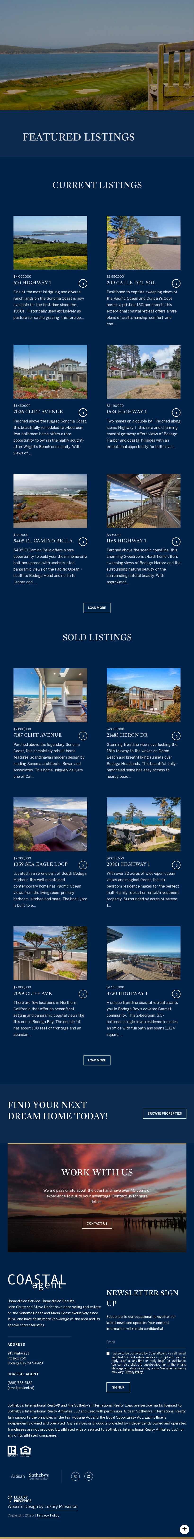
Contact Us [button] (97, 1223)
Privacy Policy (133, 1371)
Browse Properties (165, 1113)
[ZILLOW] (88, 1476)
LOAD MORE (97, 608)
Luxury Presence (60, 1506)
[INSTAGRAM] (75, 1476)
